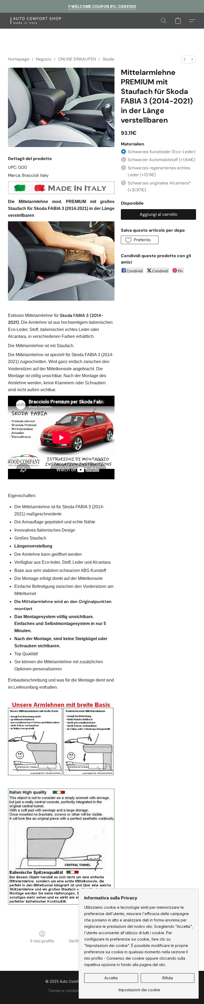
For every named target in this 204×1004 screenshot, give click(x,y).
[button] (38, 20)
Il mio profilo (42, 941)
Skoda (108, 59)
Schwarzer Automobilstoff (161, 159)
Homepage (18, 59)
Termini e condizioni (65, 990)
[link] (139, 988)
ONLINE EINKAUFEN (77, 59)
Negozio (43, 59)
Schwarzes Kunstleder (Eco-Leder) (162, 151)
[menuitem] (184, 59)
